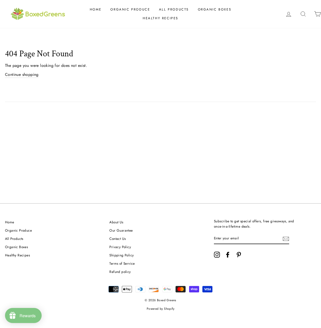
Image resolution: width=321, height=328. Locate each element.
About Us (116, 222)
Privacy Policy (120, 246)
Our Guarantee (121, 230)
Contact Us (117, 238)
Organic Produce (130, 9)
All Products (174, 9)
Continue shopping (22, 74)
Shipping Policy (121, 255)
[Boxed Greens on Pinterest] (239, 255)
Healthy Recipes (160, 18)
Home (96, 9)
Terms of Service (122, 263)
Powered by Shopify (160, 308)
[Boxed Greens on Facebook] (228, 255)
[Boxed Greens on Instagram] (217, 255)
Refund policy (120, 271)
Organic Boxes (214, 9)
